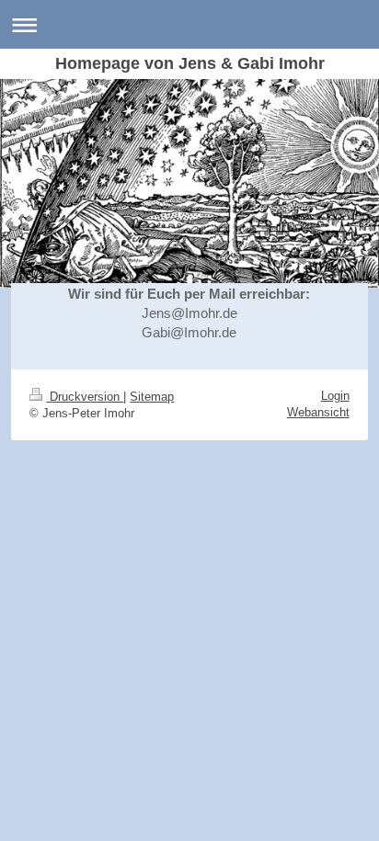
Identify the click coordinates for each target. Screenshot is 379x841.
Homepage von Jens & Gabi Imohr (190, 63)
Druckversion (84, 396)
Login (335, 396)
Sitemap (152, 396)
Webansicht (318, 412)
